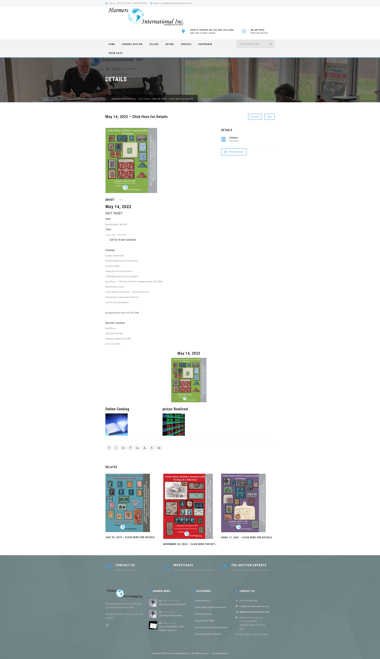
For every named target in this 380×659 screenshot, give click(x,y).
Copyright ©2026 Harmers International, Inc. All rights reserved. (180, 653)
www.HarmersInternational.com (254, 612)
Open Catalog (236, 152)
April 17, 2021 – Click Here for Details (246, 537)
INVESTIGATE (183, 565)
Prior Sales (116, 53)
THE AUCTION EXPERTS (248, 565)
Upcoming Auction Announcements (211, 627)
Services (186, 44)
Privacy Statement (220, 653)
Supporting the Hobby (204, 621)
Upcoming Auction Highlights (208, 634)
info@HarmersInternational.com (177, 3)
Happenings (205, 44)
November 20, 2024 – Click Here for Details (190, 544)
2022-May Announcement (171, 615)
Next (269, 117)
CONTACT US (125, 565)
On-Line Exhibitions (203, 614)
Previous (255, 117)
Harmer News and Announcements (211, 607)
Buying (170, 44)
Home (112, 44)
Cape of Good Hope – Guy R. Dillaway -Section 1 (172, 628)
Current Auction (132, 44)
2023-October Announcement (172, 604)
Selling (154, 44)
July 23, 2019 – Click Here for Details (130, 537)
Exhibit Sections (202, 600)
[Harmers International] (145, 16)
